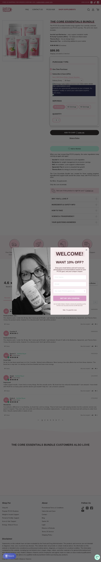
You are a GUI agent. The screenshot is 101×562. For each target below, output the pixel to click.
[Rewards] (9, 556)
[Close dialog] (86, 250)
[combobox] (69, 291)
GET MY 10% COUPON (69, 298)
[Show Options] (85, 291)
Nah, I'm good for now (70, 310)
